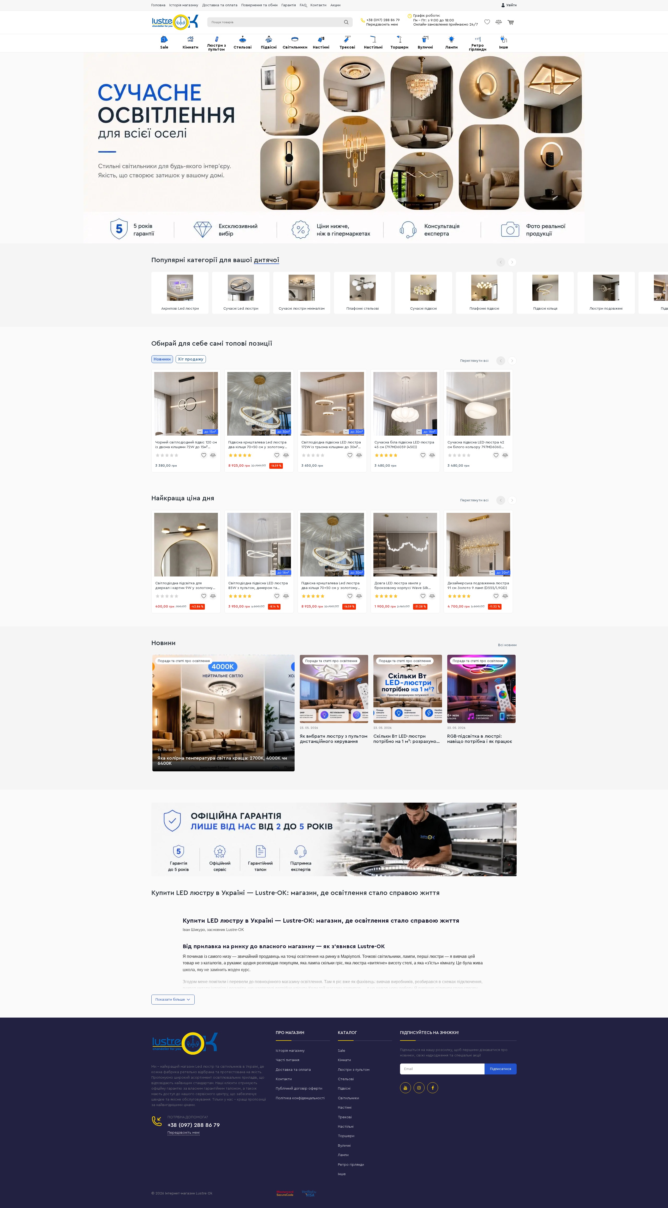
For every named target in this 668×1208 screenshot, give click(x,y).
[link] (186, 403)
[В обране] (204, 455)
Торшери (346, 1136)
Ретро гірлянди (351, 1165)
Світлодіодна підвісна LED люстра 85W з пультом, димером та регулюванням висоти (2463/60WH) (258, 585)
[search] (346, 22)
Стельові (346, 1079)
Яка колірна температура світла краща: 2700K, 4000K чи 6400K (222, 761)
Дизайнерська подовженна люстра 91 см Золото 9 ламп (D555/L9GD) (478, 585)
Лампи (343, 1155)
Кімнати (344, 1060)
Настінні (344, 1107)
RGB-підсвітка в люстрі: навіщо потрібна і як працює (479, 739)
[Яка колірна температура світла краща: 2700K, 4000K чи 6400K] (223, 713)
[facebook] (432, 1087)
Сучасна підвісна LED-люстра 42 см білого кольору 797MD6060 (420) (476, 445)
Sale (341, 1051)
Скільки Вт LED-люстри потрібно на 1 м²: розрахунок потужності (406, 739)
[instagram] (419, 1087)
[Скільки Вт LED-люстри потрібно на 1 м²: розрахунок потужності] (407, 689)
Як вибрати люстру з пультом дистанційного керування (333, 739)
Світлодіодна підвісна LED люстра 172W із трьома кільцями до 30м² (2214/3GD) (331, 445)
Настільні (346, 1126)
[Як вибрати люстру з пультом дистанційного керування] (334, 689)
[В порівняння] (213, 455)
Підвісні (344, 1088)
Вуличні (344, 1145)
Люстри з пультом (353, 1070)
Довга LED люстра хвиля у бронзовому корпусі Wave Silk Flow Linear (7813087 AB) (401, 585)
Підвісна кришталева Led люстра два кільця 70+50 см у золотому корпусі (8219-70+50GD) (257, 445)
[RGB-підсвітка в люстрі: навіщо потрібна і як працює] (481, 689)
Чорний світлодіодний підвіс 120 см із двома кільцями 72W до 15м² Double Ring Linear (186, 445)
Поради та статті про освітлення (184, 661)
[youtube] (405, 1087)
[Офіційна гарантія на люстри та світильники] (334, 839)
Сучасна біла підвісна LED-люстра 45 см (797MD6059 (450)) (404, 445)
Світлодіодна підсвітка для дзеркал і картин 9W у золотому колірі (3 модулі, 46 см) (184, 585)
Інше (342, 1174)
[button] (512, 262)
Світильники (348, 1098)
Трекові (345, 1117)
